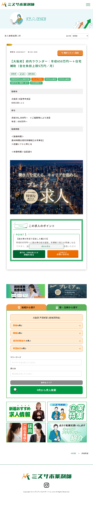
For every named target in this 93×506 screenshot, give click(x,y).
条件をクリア (46, 383)
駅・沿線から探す (68, 307)
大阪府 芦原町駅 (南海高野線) (46, 317)
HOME (74, 453)
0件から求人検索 (46, 390)
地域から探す (28, 307)
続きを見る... (46, 246)
